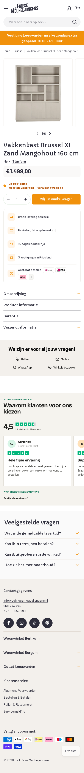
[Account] (69, 8)
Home (6, 51)
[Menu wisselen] (6, 8)
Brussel (18, 51)
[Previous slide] (37, 133)
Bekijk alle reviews (15, 497)
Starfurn (19, 161)
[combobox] (42, 22)
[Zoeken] (74, 22)
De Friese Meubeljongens (32, 760)
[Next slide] (50, 133)
